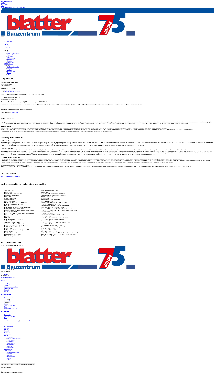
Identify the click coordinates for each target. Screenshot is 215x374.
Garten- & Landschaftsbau (11, 287)
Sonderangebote (8, 41)
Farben (6, 304)
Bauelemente (7, 49)
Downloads (10, 62)
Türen (5, 307)
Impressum (3, 320)
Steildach (6, 290)
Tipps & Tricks (11, 55)
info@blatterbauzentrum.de (8, 7)
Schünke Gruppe (8, 64)
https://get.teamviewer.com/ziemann (10, 176)
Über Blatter (7, 350)
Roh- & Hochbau (8, 288)
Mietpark (6, 42)
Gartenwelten (11, 59)
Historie (9, 68)
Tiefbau (6, 291)
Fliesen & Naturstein (9, 305)
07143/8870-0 (4, 274)
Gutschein (10, 52)
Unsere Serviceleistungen (14, 53)
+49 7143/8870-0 (20, 7)
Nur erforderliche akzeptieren (27, 364)
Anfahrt (9, 70)
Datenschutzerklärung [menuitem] (6, 1)
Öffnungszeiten (11, 71)
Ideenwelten (10, 56)
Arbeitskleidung (8, 298)
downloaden (15, 112)
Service (6, 335)
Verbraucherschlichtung (26, 320)
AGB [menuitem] (2, 6)
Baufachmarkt (8, 47)
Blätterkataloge (11, 58)
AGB (8, 74)
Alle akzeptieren (5, 364)
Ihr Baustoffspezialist (13, 67)
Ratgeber (9, 61)
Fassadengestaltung (9, 284)
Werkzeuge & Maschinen (10, 308)
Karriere (6, 44)
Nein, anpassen (14, 364)
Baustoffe (6, 45)
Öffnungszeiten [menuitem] (5, 4)
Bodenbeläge (7, 301)
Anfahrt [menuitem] (3, 3)
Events (9, 73)
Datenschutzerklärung (13, 320)
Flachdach (6, 285)
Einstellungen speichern (16, 372)
